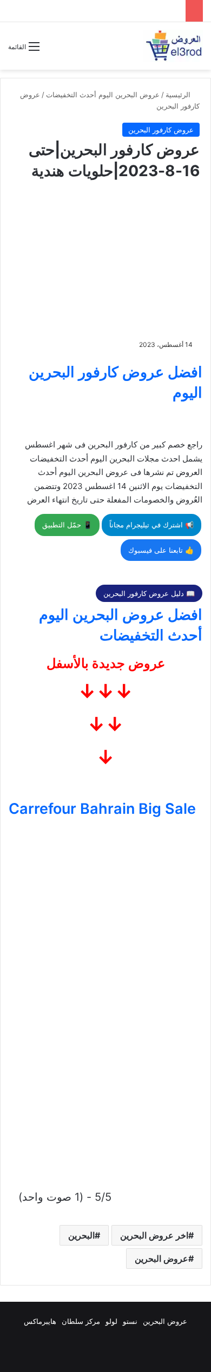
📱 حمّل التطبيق (67, 524)
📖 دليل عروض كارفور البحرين (149, 593)
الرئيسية (179, 94)
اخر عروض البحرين (154, 1235)
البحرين (81, 1235)
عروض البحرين (161, 1258)
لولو (111, 1321)
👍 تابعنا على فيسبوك (161, 550)
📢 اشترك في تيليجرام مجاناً (151, 524)
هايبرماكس (40, 1321)
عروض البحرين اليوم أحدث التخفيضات (103, 94)
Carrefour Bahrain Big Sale (102, 809)
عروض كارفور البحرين (161, 129)
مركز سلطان (81, 1321)
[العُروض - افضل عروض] (173, 46)
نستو (130, 1321)
